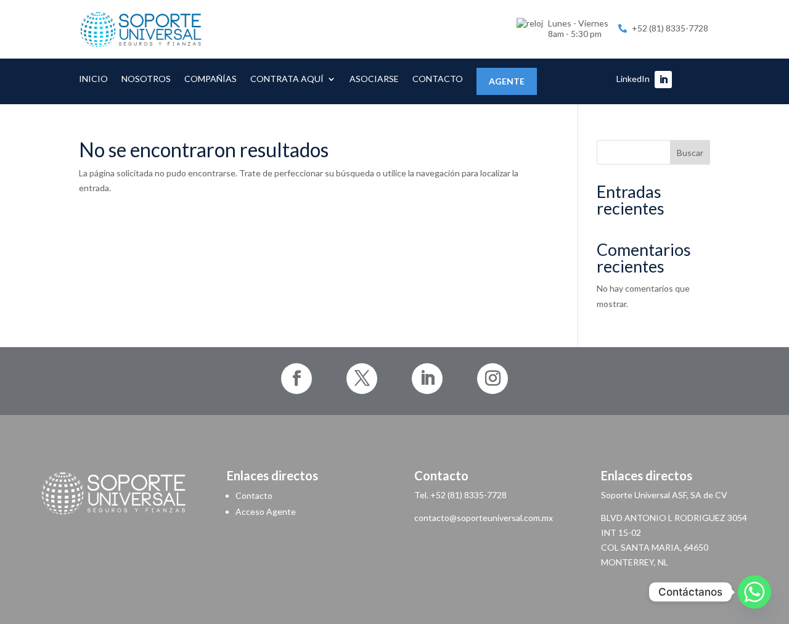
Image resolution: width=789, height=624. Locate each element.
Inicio (93, 79)
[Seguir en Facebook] (296, 378)
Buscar (690, 152)
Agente (507, 81)
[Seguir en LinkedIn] (663, 79)
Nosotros (146, 79)
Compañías (210, 79)
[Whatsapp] (754, 592)
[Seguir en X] (361, 378)
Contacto (437, 79)
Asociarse (374, 79)
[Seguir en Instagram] (492, 378)
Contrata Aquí (287, 79)
